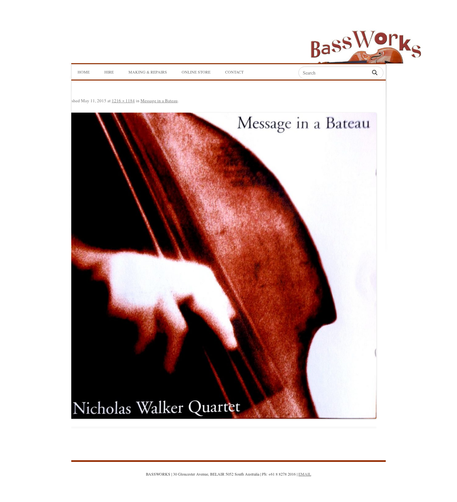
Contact (234, 72)
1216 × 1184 (123, 101)
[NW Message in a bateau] (219, 265)
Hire (109, 72)
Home (84, 72)
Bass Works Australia (366, 44)
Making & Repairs (147, 72)
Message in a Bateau (159, 101)
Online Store (196, 72)
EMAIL (304, 474)
